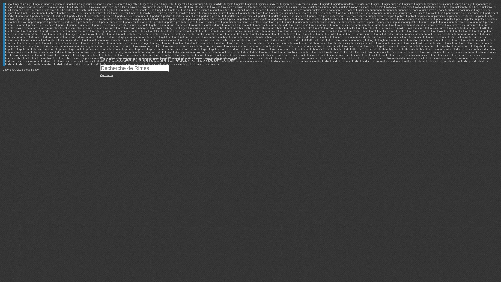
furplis (30, 49)
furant (354, 25)
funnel (134, 10)
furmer (447, 40)
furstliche (320, 49)
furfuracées (35, 37)
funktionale (377, 7)
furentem (261, 31)
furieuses (26, 40)
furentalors (154, 31)
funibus (76, 7)
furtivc (93, 52)
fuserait (326, 58)
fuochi (251, 13)
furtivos (177, 52)
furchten (298, 28)
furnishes (333, 43)
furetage (60, 34)
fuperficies (121, 16)
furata (398, 25)
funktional (364, 7)
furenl (108, 31)
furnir (287, 43)
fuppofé (458, 19)
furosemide (334, 46)
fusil (91, 61)
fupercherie (22, 16)
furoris (317, 46)
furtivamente (72, 52)
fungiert (315, 4)
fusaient (224, 55)
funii (255, 7)
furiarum (207, 37)
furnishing (345, 43)
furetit (210, 34)
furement (61, 31)
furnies (279, 43)
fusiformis (70, 61)
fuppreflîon (268, 22)
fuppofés (492, 19)
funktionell (419, 7)
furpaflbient (446, 46)
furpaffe (381, 46)
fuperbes (10, 16)
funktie (344, 7)
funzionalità (299, 10)
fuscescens (444, 55)
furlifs (316, 40)
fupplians (400, 16)
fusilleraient (396, 61)
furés (171, 55)
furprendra (115, 49)
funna (119, 10)
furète (104, 55)
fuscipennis (86, 58)
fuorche (305, 13)
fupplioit (9, 19)
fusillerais (409, 61)
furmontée (48, 43)
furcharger (156, 28)
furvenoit (381, 52)
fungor (487, 4)
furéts (178, 55)
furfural (60, 37)
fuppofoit (391, 19)
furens (123, 31)
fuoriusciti (364, 13)
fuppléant (58, 19)
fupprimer (336, 22)
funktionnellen (95, 10)
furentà (467, 31)
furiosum (193, 40)
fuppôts (443, 22)
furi (169, 37)
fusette (362, 58)
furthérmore (489, 49)
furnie (262, 43)
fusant (293, 55)
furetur (255, 34)
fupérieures (117, 25)
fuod (265, 13)
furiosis (164, 40)
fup (446, 13)
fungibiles (218, 4)
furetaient (91, 34)
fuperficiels (108, 16)
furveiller (338, 52)
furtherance (409, 49)
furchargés (209, 28)
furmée (102, 43)
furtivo (168, 52)
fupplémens (127, 19)
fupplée (69, 19)
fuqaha (153, 25)
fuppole (22, 22)
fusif (455, 58)
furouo (359, 46)
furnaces (134, 43)
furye (83, 55)
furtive (110, 52)
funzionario (401, 10)
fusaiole (251, 55)
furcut (443, 28)
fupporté (179, 22)
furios (106, 40)
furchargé (168, 28)
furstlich (310, 49)
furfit (451, 34)
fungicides (262, 4)
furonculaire (140, 46)
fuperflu (145, 16)
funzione (450, 10)
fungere (144, 4)
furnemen (239, 43)
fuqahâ (162, 25)
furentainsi (141, 31)
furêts (185, 55)
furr (219, 49)
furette (236, 34)
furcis (359, 28)
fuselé (242, 58)
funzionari (389, 10)
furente (239, 31)
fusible (421, 58)
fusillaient (298, 61)
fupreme (460, 22)
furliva (329, 40)
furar (371, 25)
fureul (313, 34)
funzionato (415, 10)
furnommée (487, 43)
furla (254, 40)
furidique (382, 37)
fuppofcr (221, 19)
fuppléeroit (113, 19)
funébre (88, 13)
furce (112, 28)
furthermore (446, 49)
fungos (21, 7)
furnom (463, 43)
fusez (380, 58)
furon (108, 46)
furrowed (264, 49)
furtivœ (197, 52)
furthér (477, 49)
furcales (18, 28)
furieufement (433, 37)
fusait (278, 55)
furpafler (490, 46)
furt (341, 49)
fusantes (312, 55)
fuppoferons (303, 19)
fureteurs (157, 34)
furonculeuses (187, 46)
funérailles (146, 13)
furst (293, 49)
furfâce (142, 37)
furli (304, 40)
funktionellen (446, 7)
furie (390, 37)
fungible (228, 4)
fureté (283, 34)
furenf (85, 31)
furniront (295, 43)
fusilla (267, 61)
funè (17, 13)
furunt (275, 52)
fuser (298, 58)
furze (90, 55)
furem (52, 31)
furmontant (478, 40)
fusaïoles (384, 55)
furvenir (371, 52)
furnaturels (220, 43)
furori (299, 46)
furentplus (424, 31)
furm (396, 40)
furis (239, 40)
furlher (297, 40)
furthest (468, 49)
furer (490, 31)
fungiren (419, 4)
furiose (148, 40)
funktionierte (64, 10)
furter (368, 49)
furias (215, 37)
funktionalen (391, 7)
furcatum (87, 28)
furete (129, 34)
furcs (416, 28)
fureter (137, 34)
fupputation (411, 22)
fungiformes (363, 4)
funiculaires (108, 7)
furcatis (76, 28)
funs (183, 10)
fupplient (479, 16)
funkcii (319, 7)
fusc (392, 55)
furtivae (50, 52)
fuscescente (459, 55)
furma (403, 40)
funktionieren (489, 7)
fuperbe (477, 13)
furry (282, 49)
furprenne (140, 49)
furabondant (229, 25)
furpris (204, 49)
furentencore (285, 31)
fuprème (477, 22)
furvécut (69, 55)
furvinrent (483, 52)
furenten (272, 31)
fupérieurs (130, 25)
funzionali (272, 10)
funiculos (215, 7)
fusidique (441, 58)
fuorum (381, 13)
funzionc (440, 10)
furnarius (167, 43)
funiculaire (95, 7)
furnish (312, 43)
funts (211, 10)
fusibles (430, 58)
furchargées (195, 28)
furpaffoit (415, 46)
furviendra (436, 52)
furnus (80, 46)
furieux (36, 40)
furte (361, 49)
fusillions (48, 64)
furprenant (62, 49)
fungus (62, 7)
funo (164, 10)
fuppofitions (353, 19)
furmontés (74, 43)
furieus (473, 37)
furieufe (421, 37)
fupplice (450, 16)
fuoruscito (419, 13)
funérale (193, 13)
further (397, 49)
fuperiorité (339, 16)
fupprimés (385, 22)
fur (168, 25)
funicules (152, 7)
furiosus (203, 40)
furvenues (413, 52)
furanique (324, 25)
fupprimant (299, 22)
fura (191, 25)
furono (243, 46)
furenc (78, 31)
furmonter (24, 43)
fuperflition (134, 16)
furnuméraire (51, 46)
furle (260, 40)
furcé (457, 28)
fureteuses (181, 34)
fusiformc (10, 61)
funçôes (9, 13)
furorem (281, 46)
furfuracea (473, 34)
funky (107, 10)
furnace (123, 43)
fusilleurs (10, 64)
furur (282, 52)
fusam (285, 55)
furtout (222, 52)
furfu (457, 34)
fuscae (407, 55)
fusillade (276, 61)
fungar (28, 4)
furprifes (175, 49)
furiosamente (125, 40)
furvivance (18, 55)
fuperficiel (46, 16)
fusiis (85, 61)
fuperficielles (94, 16)
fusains (242, 55)
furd (462, 28)
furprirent (195, 49)
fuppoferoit (289, 19)
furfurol (111, 37)
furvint (493, 52)
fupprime (311, 22)
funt (189, 10)
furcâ (450, 28)
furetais (102, 34)
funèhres (72, 13)
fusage (209, 55)
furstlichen (333, 49)
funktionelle (432, 7)
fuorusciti (391, 13)
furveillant (317, 52)
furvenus (425, 52)
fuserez (335, 58)
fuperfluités (192, 16)
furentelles (250, 31)
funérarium (205, 13)
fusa (201, 55)
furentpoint (437, 31)
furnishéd (370, 43)
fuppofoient (367, 19)
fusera (305, 58)
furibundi (338, 37)
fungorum (10, 7)
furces (119, 28)
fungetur (193, 4)
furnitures (438, 43)
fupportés (214, 22)
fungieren (274, 4)
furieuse (482, 37)
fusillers (465, 61)
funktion (353, 7)
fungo (469, 4)
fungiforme (350, 4)
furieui (455, 37)
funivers (304, 7)
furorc (265, 46)
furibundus (361, 37)
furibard (224, 37)
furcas (36, 28)
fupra (452, 22)
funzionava (428, 10)
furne (230, 43)
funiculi (162, 7)
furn (109, 43)
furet (44, 34)
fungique (396, 4)
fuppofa (190, 19)
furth (382, 49)
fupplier (489, 16)
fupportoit (157, 22)
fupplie (470, 16)
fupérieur (61, 25)
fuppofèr (448, 19)
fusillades (286, 61)
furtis (34, 52)
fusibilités (411, 58)
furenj (100, 31)
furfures (101, 37)
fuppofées (480, 19)
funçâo (487, 10)
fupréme (10, 25)
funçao (469, 10)
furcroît (408, 28)
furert (23, 34)
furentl (372, 31)
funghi (201, 4)
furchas (220, 28)
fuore (332, 13)
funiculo (204, 7)
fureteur (146, 34)
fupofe (364, 16)
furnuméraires (68, 46)
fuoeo (272, 13)
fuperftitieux (248, 16)
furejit (45, 31)
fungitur (460, 4)
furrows (274, 49)
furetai (81, 34)
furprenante (75, 49)
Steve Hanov (31, 69)
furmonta (466, 40)
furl (249, 40)
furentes (298, 31)
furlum (389, 40)
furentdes (215, 31)
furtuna (245, 52)
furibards (258, 37)
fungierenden (302, 4)
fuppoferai (276, 19)
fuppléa (48, 19)
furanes (313, 25)
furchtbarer (277, 28)
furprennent (154, 49)
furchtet (307, 28)
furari (385, 25)
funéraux (232, 13)
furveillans (305, 52)
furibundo (349, 37)
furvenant (360, 52)
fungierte (325, 4)
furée (157, 55)
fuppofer (253, 19)
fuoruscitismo (405, 13)
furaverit (439, 25)
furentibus (331, 31)
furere (8, 34)
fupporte (81, 22)
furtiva (41, 52)
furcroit (399, 28)
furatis (413, 25)
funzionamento (333, 10)
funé (80, 13)
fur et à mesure (179, 25)
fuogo (279, 13)
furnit (419, 43)
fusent (290, 58)
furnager (156, 43)
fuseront (345, 58)
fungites (451, 4)
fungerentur (167, 4)
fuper (470, 13)
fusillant (326, 61)
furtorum (213, 52)
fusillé (96, 64)
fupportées (202, 22)
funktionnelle (79, 10)
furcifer (351, 28)
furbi (469, 25)
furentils (342, 31)
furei (31, 31)
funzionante (363, 10)
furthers (458, 49)
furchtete (318, 28)
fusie (449, 58)
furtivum (187, 52)
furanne (334, 25)
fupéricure (49, 25)
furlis (322, 40)
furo (102, 46)
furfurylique (122, 37)
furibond (268, 37)
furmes (456, 40)
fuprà (469, 22)
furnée (95, 46)
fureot (475, 31)
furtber (354, 49)
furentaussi (167, 31)
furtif (13, 52)
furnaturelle (191, 43)
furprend (104, 49)
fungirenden (431, 4)
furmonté (36, 43)
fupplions (20, 19)
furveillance (292, 52)
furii (43, 40)
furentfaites (310, 31)
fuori (338, 13)
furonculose (216, 46)
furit (244, 40)
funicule (142, 7)
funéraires (169, 13)
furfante (419, 34)
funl (113, 10)
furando (283, 25)
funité (296, 7)
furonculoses (231, 46)
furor (258, 46)
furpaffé (425, 46)
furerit (16, 34)
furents (448, 31)
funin (267, 7)
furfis (445, 34)
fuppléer (90, 19)
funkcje (327, 7)
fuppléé (163, 19)
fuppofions (328, 19)
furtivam (59, 52)
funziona (249, 10)
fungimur (376, 4)
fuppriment (323, 22)
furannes (345, 25)
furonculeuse (170, 46)
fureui (306, 34)
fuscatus (425, 55)
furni (256, 43)
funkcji (336, 7)
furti (7, 52)
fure (490, 28)
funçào (478, 10)
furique (232, 40)
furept (483, 31)
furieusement (12, 40)
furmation (412, 40)
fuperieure (300, 16)
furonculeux (202, 46)
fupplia (390, 16)
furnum (39, 46)
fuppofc (211, 19)
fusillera (374, 61)
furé (151, 55)
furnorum (21, 46)
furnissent (409, 43)
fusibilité (401, 58)
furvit (8, 55)
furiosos (182, 40)
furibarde (234, 37)
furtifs (19, 52)
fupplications (438, 16)
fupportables (68, 22)
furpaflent (479, 46)
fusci (55, 58)
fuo (240, 13)
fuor (291, 13)
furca (487, 25)
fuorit (355, 13)
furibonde (279, 37)
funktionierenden (33, 10)
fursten (301, 49)
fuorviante (431, 13)
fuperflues (166, 16)
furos (325, 46)
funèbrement (38, 13)
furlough (380, 40)
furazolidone (459, 25)
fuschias (37, 58)
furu (261, 52)
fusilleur (483, 61)
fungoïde (41, 7)
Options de (106, 75)
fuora (297, 13)
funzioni (460, 10)
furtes (375, 49)
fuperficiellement (76, 16)
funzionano (349, 10)
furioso (173, 40)
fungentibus (132, 4)
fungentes (119, 4)
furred (231, 49)
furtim (27, 52)
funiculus (238, 7)
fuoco (259, 13)
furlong (360, 40)
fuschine (47, 58)
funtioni (203, 10)
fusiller (365, 61)
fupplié (30, 19)
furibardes (246, 37)
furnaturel (178, 43)
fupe (463, 13)
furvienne (448, 52)
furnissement (395, 43)
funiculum (226, 7)
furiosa (114, 40)
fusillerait (420, 61)
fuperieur (289, 16)
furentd (194, 31)
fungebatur (72, 4)
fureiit (37, 31)
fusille (335, 61)
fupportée (189, 22)
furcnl (366, 28)
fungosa (30, 7)
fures (38, 34)
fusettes (371, 58)
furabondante (244, 25)
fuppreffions (241, 22)
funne (127, 10)
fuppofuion (415, 19)
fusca (399, 55)
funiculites (194, 7)
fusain (233, 55)
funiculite (182, 7)
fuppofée (469, 19)
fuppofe (231, 19)
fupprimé (347, 22)
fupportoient (144, 22)
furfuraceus (486, 34)
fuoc (245, 13)
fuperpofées (353, 16)
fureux (377, 34)
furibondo (303, 37)
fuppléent (79, 19)
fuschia (27, 58)
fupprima (287, 22)
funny (158, 10)
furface (400, 34)
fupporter (104, 22)
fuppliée (38, 19)
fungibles (239, 4)
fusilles (475, 61)
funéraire (158, 13)
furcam (28, 28)
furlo (353, 40)
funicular (120, 7)
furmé (94, 43)
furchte (288, 28)
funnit (151, 10)
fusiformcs (23, 61)
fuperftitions (276, 16)
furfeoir (437, 34)
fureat (8, 31)
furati (406, 25)
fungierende (287, 4)
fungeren (155, 4)
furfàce (134, 37)
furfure (92, 37)
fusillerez (431, 61)
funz (240, 10)
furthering (433, 49)
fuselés (270, 58)
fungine (386, 4)
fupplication (423, 16)
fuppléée (173, 19)
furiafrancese (185, 37)
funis (289, 7)
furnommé (474, 43)
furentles (401, 31)
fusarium (356, 55)
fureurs (341, 34)
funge (47, 4)
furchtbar (238, 28)
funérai (115, 13)
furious (213, 40)
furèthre (143, 55)
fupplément (141, 19)
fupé (40, 25)
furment (438, 40)
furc (481, 25)
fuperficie (35, 16)
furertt (31, 34)
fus (197, 55)
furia (174, 37)
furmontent (11, 43)
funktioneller (462, 7)
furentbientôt (182, 31)
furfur (463, 34)
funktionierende (14, 10)
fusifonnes (476, 58)
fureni (93, 31)
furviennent (461, 52)
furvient (472, 52)
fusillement (345, 61)
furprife (165, 49)
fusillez (20, 64)
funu (227, 10)
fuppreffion (227, 22)
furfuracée (22, 37)
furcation (54, 28)
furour (367, 46)
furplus (38, 49)
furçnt (96, 55)
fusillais (308, 61)
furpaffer (404, 46)
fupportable (53, 22)
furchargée (181, 28)
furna (116, 43)
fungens (97, 4)
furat (391, 25)
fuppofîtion (11, 22)
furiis (49, 40)
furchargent (142, 28)
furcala (9, 28)
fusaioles (261, 55)
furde (469, 28)
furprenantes (90, 49)
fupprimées (372, 22)
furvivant (29, 55)
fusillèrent (86, 64)
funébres (98, 13)
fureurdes (330, 34)
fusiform (487, 58)
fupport (32, 22)
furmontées (61, 43)
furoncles (127, 46)
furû (192, 55)
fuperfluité (179, 16)
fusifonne (463, 58)
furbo (475, 25)
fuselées (261, 58)
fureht (24, 31)
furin (54, 40)
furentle (391, 31)
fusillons (67, 64)
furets (228, 34)
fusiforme (34, 61)
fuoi (286, 13)
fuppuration (398, 22)
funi (69, 7)
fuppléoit (153, 19)
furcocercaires (386, 28)
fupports (168, 22)
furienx (397, 37)
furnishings (357, 43)
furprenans (49, 49)
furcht (228, 28)
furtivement (131, 52)
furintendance (73, 40)
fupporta (41, 22)
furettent (246, 34)
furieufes (447, 37)
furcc (106, 28)
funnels (143, 10)
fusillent (356, 61)
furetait (111, 34)
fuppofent (242, 19)
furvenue (402, 52)
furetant (120, 34)
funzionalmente (315, 10)
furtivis (151, 52)
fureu (299, 34)
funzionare (376, 10)
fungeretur (181, 4)
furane (304, 25)
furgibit (163, 37)
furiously (222, 40)
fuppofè (438, 19)
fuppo (182, 19)
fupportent (92, 22)
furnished (322, 43)
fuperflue (155, 16)
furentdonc (227, 31)
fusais (270, 55)
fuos (440, 13)
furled (267, 40)
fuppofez (316, 19)
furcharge (129, 28)
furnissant (381, 43)
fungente (108, 4)
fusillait (317, 61)
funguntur (52, 7)
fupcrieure (454, 13)
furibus (372, 37)
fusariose (332, 55)
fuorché (324, 13)
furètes (134, 55)
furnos (30, 46)
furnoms (10, 46)
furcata (45, 28)
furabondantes (261, 25)
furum (267, 52)
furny (88, 46)
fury (77, 55)
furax (448, 25)
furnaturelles (206, 43)
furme (429, 40)
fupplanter (380, 16)
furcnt (373, 28)
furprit (212, 49)
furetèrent (273, 34)
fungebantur (58, 4)
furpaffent (392, 46)
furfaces (409, 34)
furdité (483, 28)
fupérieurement (101, 25)
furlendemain (278, 40)
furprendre (128, 49)
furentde (204, 31)
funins (274, 7)
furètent (112, 55)
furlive (337, 40)
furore (272, 46)
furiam (197, 37)
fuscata (415, 55)
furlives (346, 40)
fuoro (374, 13)
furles (290, 40)
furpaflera (10, 49)
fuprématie (489, 22)
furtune (254, 52)
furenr (115, 31)
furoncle (116, 46)
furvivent (40, 55)
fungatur (38, 4)
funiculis (171, 7)
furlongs (369, 40)
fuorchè (314, 13)
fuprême (20, 25)
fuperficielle (59, 16)
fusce (434, 55)
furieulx (464, 37)
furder (475, 28)
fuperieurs (327, 16)
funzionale (260, 10)
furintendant (89, 40)
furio (99, 40)
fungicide (250, 4)
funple (171, 10)
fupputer (424, 22)
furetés (291, 34)
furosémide (348, 46)
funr (178, 10)
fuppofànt (427, 19)
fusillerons (443, 61)
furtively (119, 52)
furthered (421, 49)
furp (374, 46)
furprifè (185, 49)
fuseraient (315, 58)
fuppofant (201, 19)
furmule (85, 43)
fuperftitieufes (233, 16)
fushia (387, 58)
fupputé (434, 22)
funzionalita (285, 10)
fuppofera (264, 19)
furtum (236, 52)
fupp (371, 16)
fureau (16, 31)
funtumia (219, 10)
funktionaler (405, 7)
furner (249, 43)
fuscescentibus (13, 58)
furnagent (145, 43)
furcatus (97, 28)
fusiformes (47, 61)
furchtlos (329, 28)
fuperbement (490, 13)
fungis (442, 4)
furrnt (247, 49)
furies (405, 37)
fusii (79, 61)
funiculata (131, 7)
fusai (216, 55)
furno (455, 43)
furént (164, 55)
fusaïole (373, 55)
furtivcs (102, 52)
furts (229, 52)
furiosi (156, 40)
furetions (202, 34)
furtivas (84, 52)
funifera (248, 7)
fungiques (407, 4)
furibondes (291, 37)
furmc (422, 40)
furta (346, 49)
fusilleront (454, 61)
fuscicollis (64, 58)
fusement (280, 58)
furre (224, 49)
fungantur (18, 4)
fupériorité (142, 25)
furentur (457, 31)
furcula (423, 28)
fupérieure (85, 25)
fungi (209, 4)
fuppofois (380, 19)
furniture (428, 43)
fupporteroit (129, 22)
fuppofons (403, 19)
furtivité (160, 52)
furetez (192, 34)
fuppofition (340, 19)
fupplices (460, 16)
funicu (84, 7)
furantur (363, 25)
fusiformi (59, 61)
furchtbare (250, 28)
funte (195, 10)
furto (204, 52)
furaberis (200, 25)
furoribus (308, 46)
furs (288, 49)
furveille (328, 52)
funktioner (475, 7)
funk (312, 7)
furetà (263, 34)
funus (234, 10)
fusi (394, 58)
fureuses (361, 34)
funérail (124, 13)
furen (71, 31)
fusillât (76, 64)
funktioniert (50, 10)
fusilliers (38, 64)
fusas (365, 55)
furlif (309, 40)
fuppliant (411, 16)
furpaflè (21, 49)
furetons (219, 34)
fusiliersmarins (255, 61)
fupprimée (359, 22)
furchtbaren (263, 28)
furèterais (123, 55)
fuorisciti (346, 13)
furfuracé (10, 37)
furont (251, 46)
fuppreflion (255, 22)
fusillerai (384, 61)
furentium (362, 31)
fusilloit (58, 64)
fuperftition (262, 16)
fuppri (278, 22)
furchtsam (340, 28)
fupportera (116, 22)
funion (281, 7)
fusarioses (344, 55)
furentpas (412, 31)
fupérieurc (73, 25)
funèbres (51, 13)
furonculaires (154, 46)
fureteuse (168, 34)
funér (107, 13)
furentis (352, 31)
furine (61, 40)
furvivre (50, 55)
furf (384, 34)
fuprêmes (31, 25)
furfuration (82, 37)
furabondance (213, 25)
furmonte (491, 40)
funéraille (134, 13)
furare (378, 25)
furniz (448, 43)
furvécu (59, 55)
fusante (302, 55)
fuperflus (204, 16)
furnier (270, 43)
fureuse (350, 34)
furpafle (468, 46)
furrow (254, 49)
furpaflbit (459, 46)
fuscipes (98, 58)
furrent (239, 49)
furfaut (428, 34)
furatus (430, 25)
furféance (152, 37)
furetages (71, 34)
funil (261, 7)
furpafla (434, 46)
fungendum (85, 4)
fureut (369, 34)
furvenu (391, 52)
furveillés (349, 52)
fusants (322, 55)
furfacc (391, 34)
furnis (304, 43)
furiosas (138, 40)
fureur (321, 34)
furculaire (433, 28)
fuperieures (313, 16)
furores (291, 46)
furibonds (315, 37)
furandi (275, 25)
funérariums (219, 13)
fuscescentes (474, 55)
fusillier (29, 64)
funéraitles (182, 13)
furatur (421, 25)
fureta (51, 34)
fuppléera (101, 19)
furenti (321, 31)
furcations (66, 28)
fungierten (337, 4)
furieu (412, 37)
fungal (8, 4)
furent (131, 31)
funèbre (25, 13)
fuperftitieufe (217, 16)
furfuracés (49, 37)
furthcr (389, 49)
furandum (294, 25)
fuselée (251, 58)
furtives (142, 52)
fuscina (75, 58)
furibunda (326, 37)
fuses (354, 58)
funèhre (61, 13)
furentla (381, 31)
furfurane (70, 37)
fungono (478, 4)
